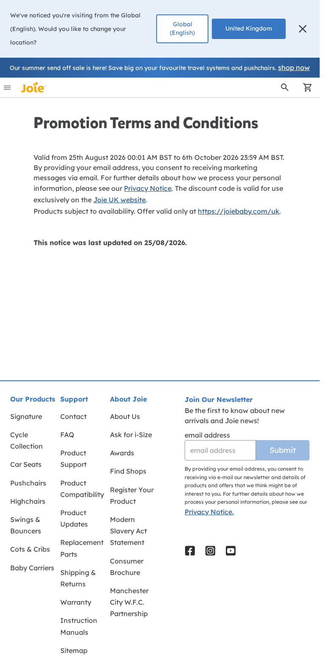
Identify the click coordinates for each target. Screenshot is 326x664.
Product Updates (74, 518)
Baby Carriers (32, 568)
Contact (73, 416)
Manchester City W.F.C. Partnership (129, 602)
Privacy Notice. (209, 512)
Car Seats (26, 464)
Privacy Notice (147, 188)
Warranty (75, 602)
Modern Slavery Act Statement (128, 531)
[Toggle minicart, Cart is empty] (305, 87)
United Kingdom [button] (248, 28)
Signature (26, 416)
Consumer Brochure (126, 567)
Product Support (73, 459)
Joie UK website (119, 199)
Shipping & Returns (78, 578)
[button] (302, 29)
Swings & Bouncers (25, 525)
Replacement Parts (82, 548)
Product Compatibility (82, 489)
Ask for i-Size (131, 434)
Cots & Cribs (30, 549)
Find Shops (128, 471)
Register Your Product (132, 495)
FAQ (67, 434)
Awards (122, 453)
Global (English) (182, 28)
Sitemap (73, 650)
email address (207, 435)
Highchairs (27, 501)
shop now (294, 67)
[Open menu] (7, 87)
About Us (125, 416)
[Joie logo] (33, 87)
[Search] (285, 87)
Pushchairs (28, 483)
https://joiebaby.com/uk (238, 211)
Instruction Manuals (78, 626)
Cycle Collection (26, 440)
